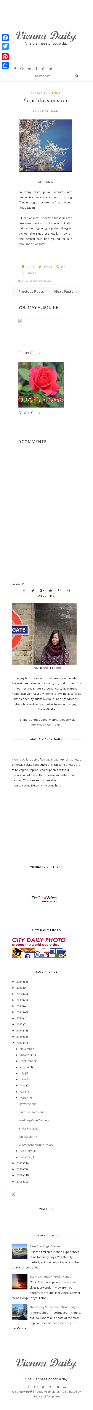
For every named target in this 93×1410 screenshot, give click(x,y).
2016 (19, 1018)
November (27, 1049)
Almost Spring (28, 1137)
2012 (19, 1043)
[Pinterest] (5, 56)
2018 (19, 1006)
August (24, 1067)
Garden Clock (29, 412)
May (23, 1085)
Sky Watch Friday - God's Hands (50, 1276)
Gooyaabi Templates (46, 1396)
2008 (19, 1181)
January (25, 1157)
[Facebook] (5, 37)
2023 (19, 987)
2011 (19, 1163)
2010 (19, 1169)
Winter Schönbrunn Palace (36, 1145)
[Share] (5, 65)
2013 (19, 1036)
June (23, 1079)
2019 (19, 1000)
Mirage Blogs (49, 759)
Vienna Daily (20, 759)
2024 (19, 981)
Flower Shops (29, 352)
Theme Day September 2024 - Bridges (54, 1307)
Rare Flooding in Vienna (45, 1246)
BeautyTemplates (48, 1392)
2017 (19, 1012)
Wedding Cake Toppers (34, 1120)
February (26, 1151)
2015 (19, 1024)
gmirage (43, 110)
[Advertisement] (52, 574)
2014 (19, 1030)
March (24, 1098)
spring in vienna (46, 93)
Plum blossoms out (31, 1112)
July (22, 1073)
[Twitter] (5, 46)
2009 (19, 1175)
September (27, 1061)
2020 (19, 994)
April (23, 1092)
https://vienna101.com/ (46, 725)
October (25, 1055)
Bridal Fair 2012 (28, 1128)
